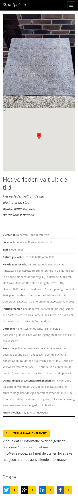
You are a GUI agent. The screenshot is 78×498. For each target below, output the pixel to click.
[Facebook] (60, 490)
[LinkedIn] (42, 490)
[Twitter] (6, 490)
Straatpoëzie (14, 4)
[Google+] (24, 490)
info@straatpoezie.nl (18, 453)
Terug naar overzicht (30, 433)
